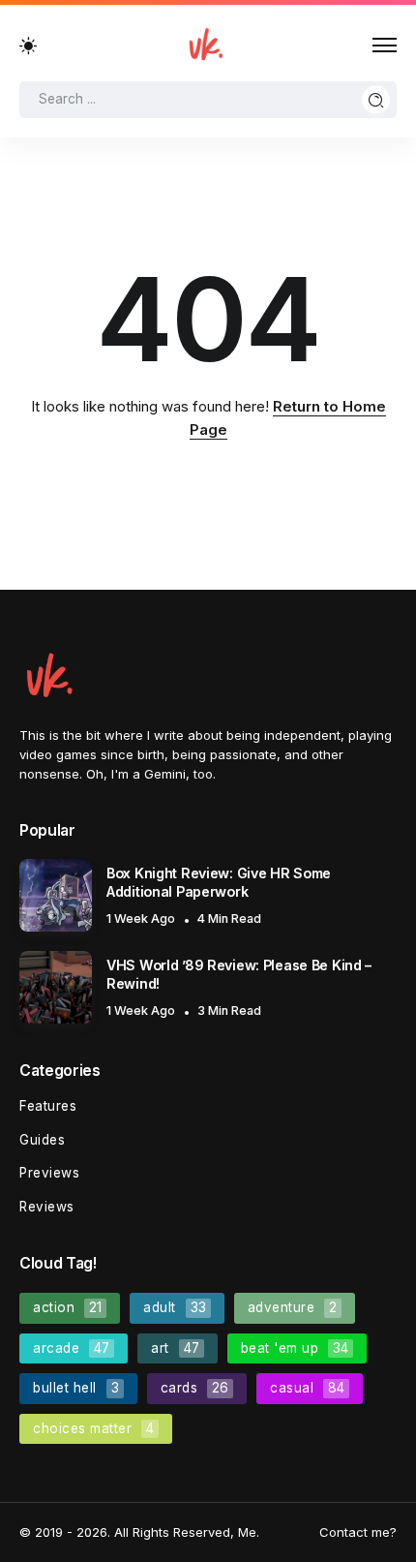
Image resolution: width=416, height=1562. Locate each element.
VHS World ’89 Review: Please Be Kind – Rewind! (238, 974)
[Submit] (376, 99)
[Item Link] (55, 895)
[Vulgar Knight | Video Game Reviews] (205, 44)
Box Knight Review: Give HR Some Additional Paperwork (218, 882)
